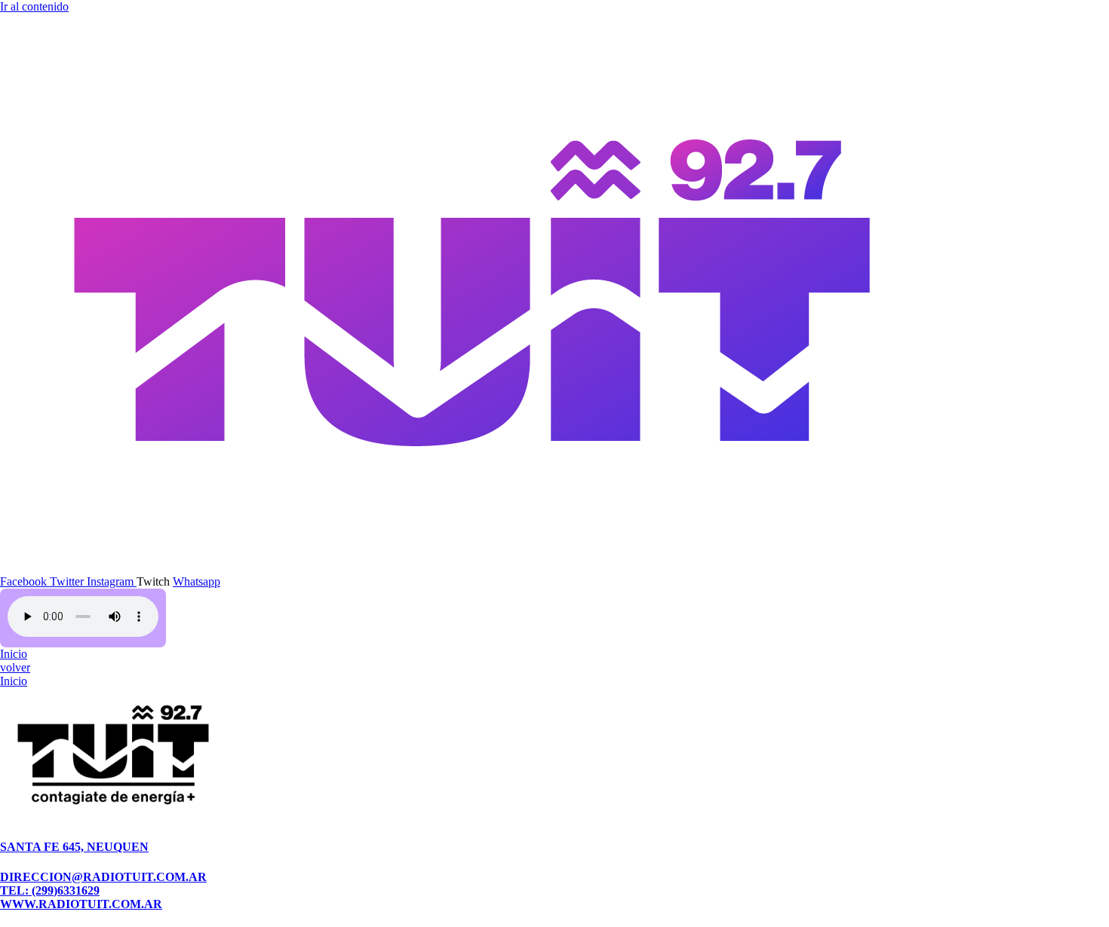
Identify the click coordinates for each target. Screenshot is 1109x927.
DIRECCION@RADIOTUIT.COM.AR (103, 876)
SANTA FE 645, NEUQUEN (74, 846)
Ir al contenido (34, 6)
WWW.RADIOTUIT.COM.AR (81, 904)
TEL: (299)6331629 (50, 890)
